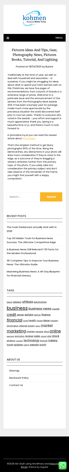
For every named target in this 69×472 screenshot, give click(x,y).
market (47, 325)
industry (54, 320)
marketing (16, 331)
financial (14, 320)
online (55, 331)
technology (31, 340)
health (32, 320)
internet (23, 325)
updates (18, 344)
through (44, 340)
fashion (37, 315)
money (31, 331)
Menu (59, 38)
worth (42, 344)
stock (55, 336)
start (49, 336)
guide (25, 321)
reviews (29, 336)
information (13, 325)
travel (10, 344)
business (17, 308)
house (40, 320)
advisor (17, 302)
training (52, 340)
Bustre (49, 66)
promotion (19, 336)
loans (37, 326)
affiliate (27, 302)
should (44, 336)
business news (39, 308)
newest (39, 331)
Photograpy (29, 138)
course (56, 308)
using (26, 345)
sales (37, 336)
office (46, 331)
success (19, 341)
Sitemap (14, 370)
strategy (11, 340)
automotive (40, 302)
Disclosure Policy (19, 377)
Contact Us (16, 385)
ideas (46, 320)
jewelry (31, 325)
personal (10, 336)
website (34, 344)
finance (46, 314)
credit (11, 314)
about (9, 302)
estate (29, 314)
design (20, 314)
